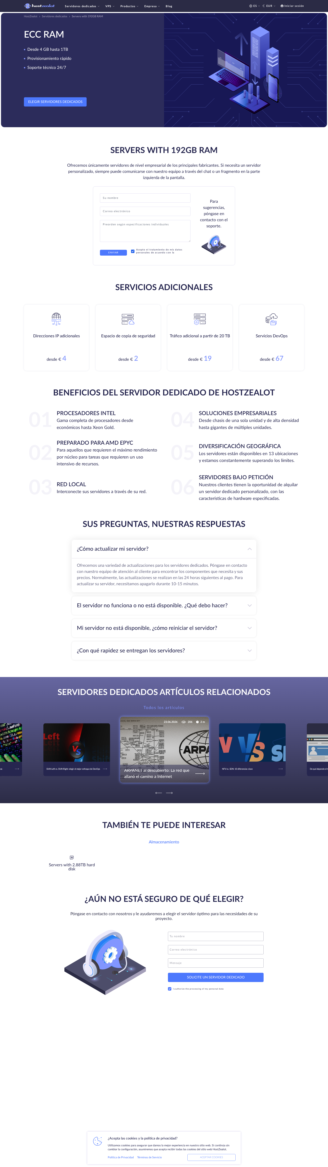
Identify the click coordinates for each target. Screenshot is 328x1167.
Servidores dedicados (80, 6)
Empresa (150, 6)
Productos (127, 6)
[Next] (169, 793)
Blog (169, 6)
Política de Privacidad (121, 1157)
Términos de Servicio (149, 1157)
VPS (108, 6)
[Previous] (158, 793)
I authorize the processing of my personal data (198, 989)
